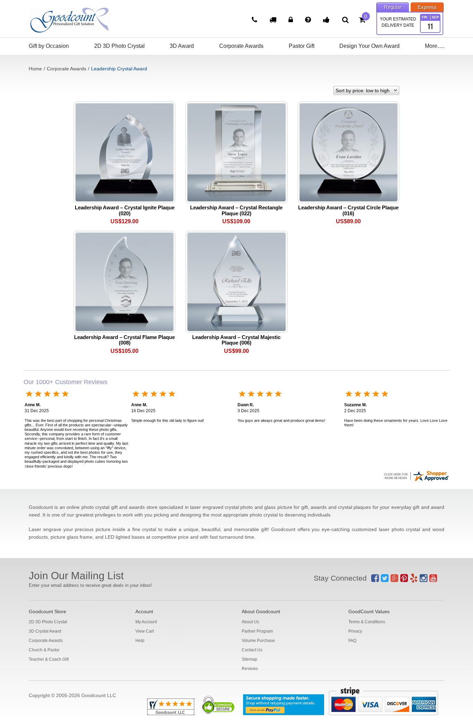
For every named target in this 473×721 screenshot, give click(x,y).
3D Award (182, 46)
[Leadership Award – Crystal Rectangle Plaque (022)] (236, 152)
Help (139, 640)
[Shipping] (273, 20)
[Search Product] (345, 19)
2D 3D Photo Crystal (119, 46)
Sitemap (249, 659)
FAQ (352, 640)
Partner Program (257, 631)
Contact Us (252, 650)
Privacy (355, 631)
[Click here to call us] (255, 20)
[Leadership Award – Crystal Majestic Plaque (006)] (236, 281)
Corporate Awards (241, 46)
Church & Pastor (44, 650)
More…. (434, 46)
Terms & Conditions (366, 621)
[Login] (291, 20)
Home (35, 68)
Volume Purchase (258, 640)
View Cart (144, 631)
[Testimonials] (327, 20)
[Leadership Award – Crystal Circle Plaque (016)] (348, 152)
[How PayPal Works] (283, 704)
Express (427, 7)
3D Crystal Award (45, 631)
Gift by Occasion (49, 46)
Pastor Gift (301, 46)
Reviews (250, 668)
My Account (146, 621)
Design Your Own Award (369, 46)
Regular (393, 7)
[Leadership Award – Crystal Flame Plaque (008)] (124, 281)
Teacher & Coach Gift (49, 659)
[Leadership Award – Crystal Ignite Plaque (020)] (124, 152)
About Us (250, 621)
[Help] (309, 20)
